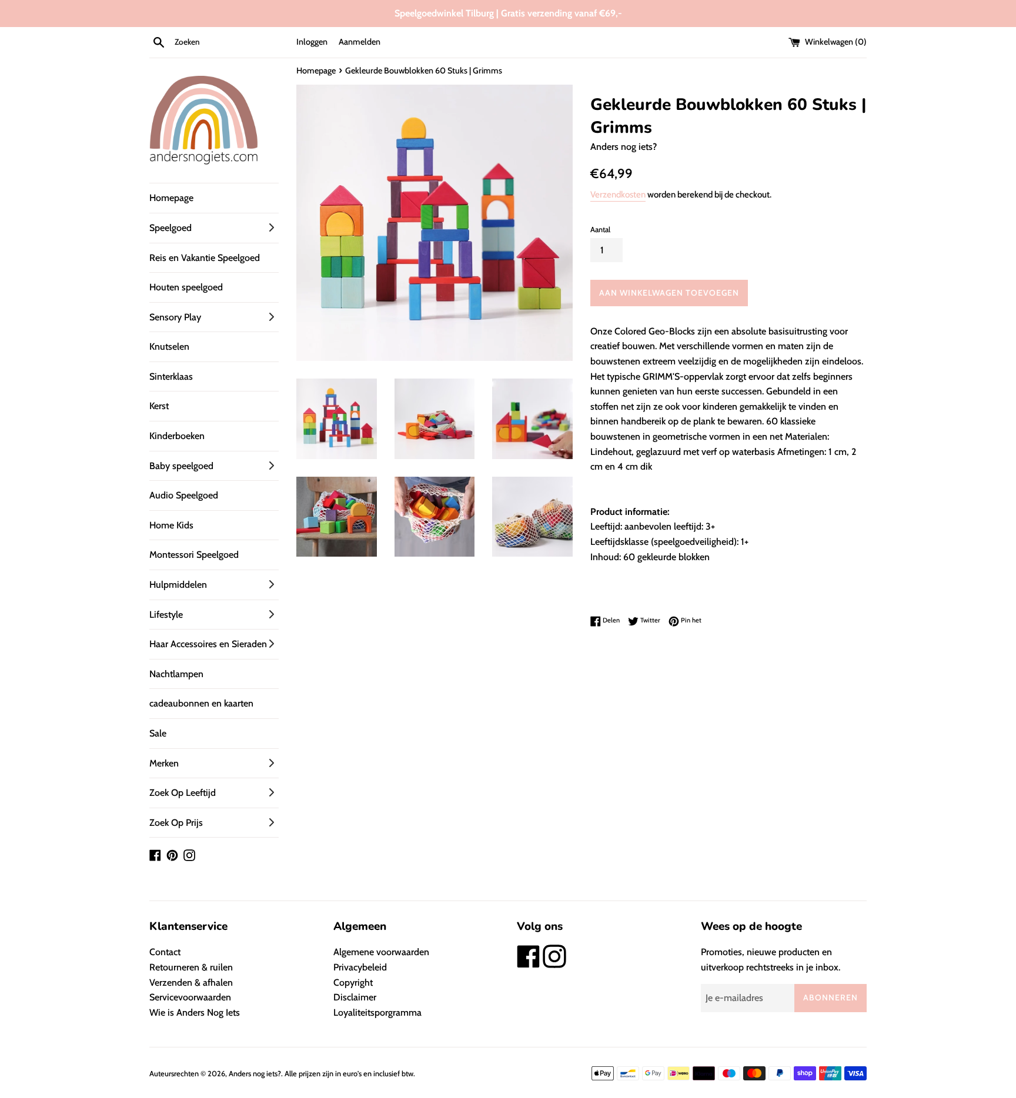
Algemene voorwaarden (381, 952)
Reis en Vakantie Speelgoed (204, 257)
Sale (157, 733)
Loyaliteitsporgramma (377, 1012)
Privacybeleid (360, 967)
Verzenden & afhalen (191, 982)
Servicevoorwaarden (190, 997)
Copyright (353, 982)
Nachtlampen (176, 673)
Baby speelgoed (181, 465)
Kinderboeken (177, 435)
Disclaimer (354, 997)
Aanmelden (359, 41)
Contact (165, 952)
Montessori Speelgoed (194, 554)
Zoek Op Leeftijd (182, 792)
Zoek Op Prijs (176, 822)
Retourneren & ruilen (191, 967)
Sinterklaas (171, 376)
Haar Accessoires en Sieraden (208, 644)
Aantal (600, 229)
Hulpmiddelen (178, 584)
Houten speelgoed (186, 287)
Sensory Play (175, 317)
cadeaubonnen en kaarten (201, 703)
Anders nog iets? (255, 1073)
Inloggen (311, 41)
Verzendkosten (618, 194)
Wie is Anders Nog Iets (194, 1012)
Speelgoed (170, 227)
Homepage (171, 197)
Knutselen (169, 346)
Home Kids (171, 525)
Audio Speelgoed (183, 495)
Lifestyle (166, 614)
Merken (164, 763)
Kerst (159, 405)
